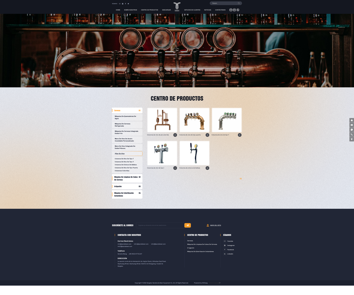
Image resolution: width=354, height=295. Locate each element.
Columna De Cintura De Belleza (126, 165)
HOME (118, 10)
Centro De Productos (149, 10)
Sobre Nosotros (130, 10)
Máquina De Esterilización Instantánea (124, 194)
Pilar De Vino (119, 154)
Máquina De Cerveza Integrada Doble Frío (126, 132)
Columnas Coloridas (122, 171)
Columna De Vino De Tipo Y (124, 162)
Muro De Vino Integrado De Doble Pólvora (125, 147)
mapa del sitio (215, 225)
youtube (230, 241)
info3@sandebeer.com (125, 246)
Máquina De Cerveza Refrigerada (122, 125)
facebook (230, 250)
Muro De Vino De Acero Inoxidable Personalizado (124, 140)
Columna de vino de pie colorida (158, 135)
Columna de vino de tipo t (155, 168)
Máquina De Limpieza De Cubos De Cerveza (126, 178)
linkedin (230, 254)
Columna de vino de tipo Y (220, 135)
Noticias (207, 10)
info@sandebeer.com (124, 244)
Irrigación (118, 186)
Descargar (166, 10)
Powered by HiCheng (201, 283)
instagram (231, 245)
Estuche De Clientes (192, 10)
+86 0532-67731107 (135, 254)
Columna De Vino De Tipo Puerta (126, 168)
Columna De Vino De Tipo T (124, 159)
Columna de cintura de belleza (189, 168)
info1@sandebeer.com (141, 244)
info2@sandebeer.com (158, 244)
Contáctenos (220, 10)
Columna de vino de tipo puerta (190, 135)
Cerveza (117, 110)
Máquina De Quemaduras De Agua (125, 117)
